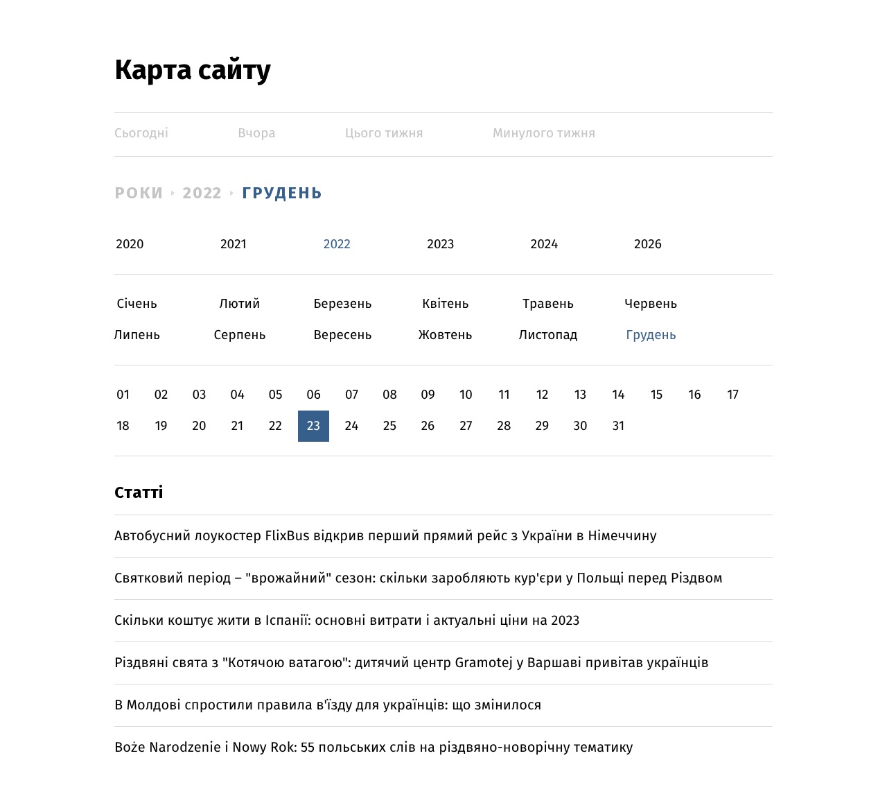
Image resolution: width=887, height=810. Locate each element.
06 (313, 395)
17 (733, 395)
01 (123, 395)
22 (275, 426)
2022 (203, 193)
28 (504, 426)
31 (619, 426)
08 (390, 395)
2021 (233, 244)
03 (199, 395)
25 (389, 426)
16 (694, 395)
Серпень (239, 335)
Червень (651, 304)
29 (542, 426)
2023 (441, 244)
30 (580, 426)
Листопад (548, 335)
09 (428, 395)
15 (657, 395)
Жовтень (445, 335)
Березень (342, 304)
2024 (545, 244)
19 (161, 426)
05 (275, 395)
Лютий (239, 304)
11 (503, 395)
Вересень (342, 335)
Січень (136, 304)
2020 (130, 244)
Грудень (282, 193)
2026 (648, 244)
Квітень (445, 304)
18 (123, 426)
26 (428, 426)
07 (351, 395)
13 (580, 395)
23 (313, 426)
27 (466, 426)
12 (542, 395)
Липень (136, 335)
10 (466, 395)
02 (161, 395)
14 (618, 395)
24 (352, 426)
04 (237, 395)
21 (237, 426)
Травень (548, 304)
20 (199, 426)
